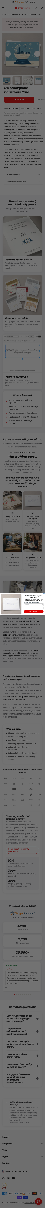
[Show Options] (42, 604)
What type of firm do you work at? (31, 602)
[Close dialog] (43, 593)
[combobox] (33, 604)
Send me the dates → (33, 611)
